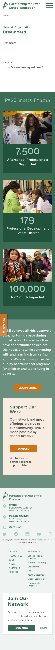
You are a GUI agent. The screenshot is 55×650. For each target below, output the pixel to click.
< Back (6, 16)
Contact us (17, 458)
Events (13, 552)
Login (42, 628)
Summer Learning (37, 563)
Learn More (27, 388)
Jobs (12, 560)
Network (14, 568)
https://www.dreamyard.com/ (23, 67)
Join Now (21, 628)
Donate (23, 449)
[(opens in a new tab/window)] (5, 534)
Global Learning (36, 579)
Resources (15, 556)
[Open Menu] (49, 5)
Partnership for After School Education (24, 6)
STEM (30, 571)
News (12, 564)
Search (13, 572)
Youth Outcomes (36, 575)
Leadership (33, 567)
